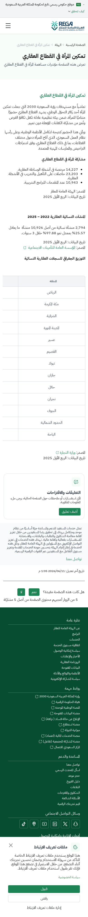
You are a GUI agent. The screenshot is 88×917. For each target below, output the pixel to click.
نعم (34, 592)
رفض (44, 898)
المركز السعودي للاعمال (66, 747)
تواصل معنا (74, 559)
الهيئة (58, 45)
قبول (44, 889)
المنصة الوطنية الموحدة (67, 708)
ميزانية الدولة (72, 730)
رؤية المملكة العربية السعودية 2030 (59, 696)
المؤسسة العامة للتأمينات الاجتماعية (51, 247)
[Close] (11, 845)
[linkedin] (55, 824)
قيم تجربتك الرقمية (69, 804)
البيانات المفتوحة (71, 668)
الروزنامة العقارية (70, 662)
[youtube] (44, 824)
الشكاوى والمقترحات (69, 793)
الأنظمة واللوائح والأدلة (66, 673)
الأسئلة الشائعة (71, 798)
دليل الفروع (73, 782)
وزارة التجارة (67, 452)
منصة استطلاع (71, 725)
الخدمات (74, 640)
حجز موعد (74, 776)
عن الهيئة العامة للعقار (67, 628)
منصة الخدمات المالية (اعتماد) (62, 736)
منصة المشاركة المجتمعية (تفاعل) (61, 742)
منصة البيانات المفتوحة (66, 713)
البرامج (76, 634)
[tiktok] (23, 824)
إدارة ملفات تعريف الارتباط (44, 907)
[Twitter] (65, 824)
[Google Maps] (34, 824)
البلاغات (75, 787)
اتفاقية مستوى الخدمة (67, 645)
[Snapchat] (75, 824)
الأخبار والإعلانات (70, 656)
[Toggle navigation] (8, 25)
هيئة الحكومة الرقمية (67, 702)
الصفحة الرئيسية (75, 45)
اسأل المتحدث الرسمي (67, 770)
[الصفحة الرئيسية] (67, 25)
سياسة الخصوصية (69, 877)
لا (21, 592)
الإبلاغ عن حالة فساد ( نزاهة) (62, 719)
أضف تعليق (70, 511)
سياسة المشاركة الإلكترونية (65, 679)
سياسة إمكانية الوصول (67, 651)
